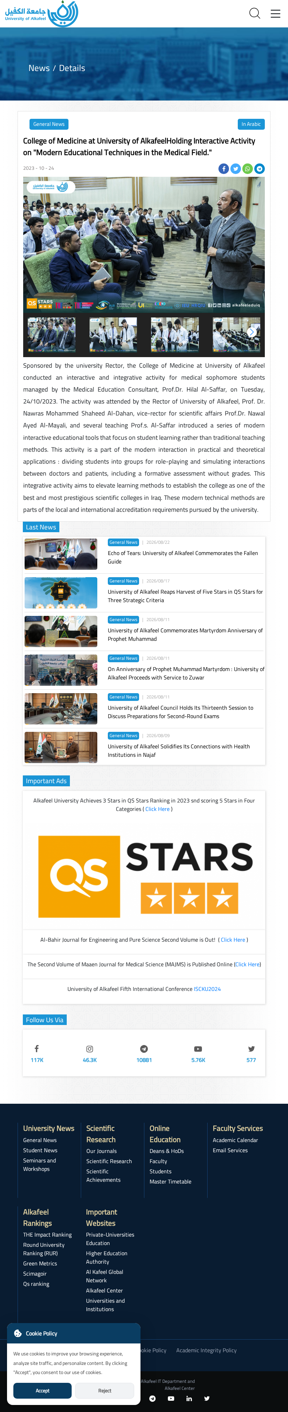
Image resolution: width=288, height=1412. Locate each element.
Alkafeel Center (104, 1290)
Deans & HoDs (167, 1151)
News (39, 67)
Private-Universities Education (110, 1238)
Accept (43, 1390)
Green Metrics (40, 1263)
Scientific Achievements (103, 1175)
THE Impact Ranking (47, 1234)
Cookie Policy (150, 1350)
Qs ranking (36, 1283)
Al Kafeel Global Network (104, 1276)
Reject (104, 1390)
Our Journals (101, 1151)
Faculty (158, 1161)
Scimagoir (35, 1273)
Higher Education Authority (106, 1257)
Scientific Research (109, 1161)
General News (49, 124)
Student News (40, 1150)
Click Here (157, 809)
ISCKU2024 (207, 989)
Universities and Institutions (105, 1304)
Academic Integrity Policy (206, 1350)
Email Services (230, 1150)
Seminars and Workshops (39, 1164)
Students (160, 1171)
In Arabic (251, 124)
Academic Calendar (235, 1140)
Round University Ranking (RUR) (44, 1248)
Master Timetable (170, 1181)
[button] (252, 332)
